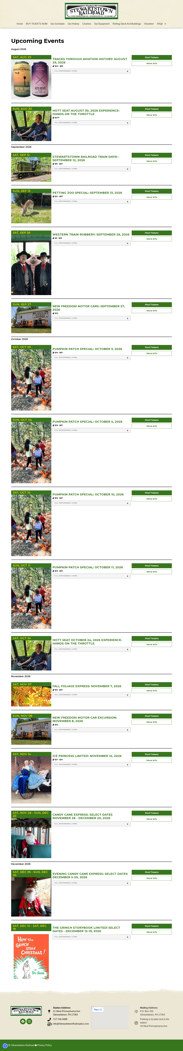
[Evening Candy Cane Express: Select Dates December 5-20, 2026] (31, 897)
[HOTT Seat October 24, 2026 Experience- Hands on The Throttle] (31, 655)
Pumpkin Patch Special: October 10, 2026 (88, 494)
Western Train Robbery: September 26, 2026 (90, 234)
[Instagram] (29, 1021)
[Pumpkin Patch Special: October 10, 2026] (31, 525)
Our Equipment (102, 24)
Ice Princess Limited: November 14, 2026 (87, 756)
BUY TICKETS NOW (36, 24)
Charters (86, 24)
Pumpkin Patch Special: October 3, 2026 (87, 349)
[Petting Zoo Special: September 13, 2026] (31, 208)
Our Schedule (58, 24)
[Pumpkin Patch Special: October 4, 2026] (31, 452)
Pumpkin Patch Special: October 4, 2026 (87, 421)
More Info (152, 63)
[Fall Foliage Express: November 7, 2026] (31, 696)
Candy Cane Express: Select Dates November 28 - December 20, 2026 (82, 816)
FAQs (160, 24)
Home (20, 24)
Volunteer (149, 24)
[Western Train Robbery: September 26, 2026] (31, 265)
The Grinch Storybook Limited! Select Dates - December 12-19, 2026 (86, 929)
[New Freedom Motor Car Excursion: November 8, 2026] (31, 731)
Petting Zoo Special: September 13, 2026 (87, 192)
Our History (73, 24)
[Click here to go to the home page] (91, 11)
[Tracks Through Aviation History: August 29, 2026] (31, 79)
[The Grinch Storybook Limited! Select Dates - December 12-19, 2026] (31, 957)
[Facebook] (23, 1021)
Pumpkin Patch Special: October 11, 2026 (87, 567)
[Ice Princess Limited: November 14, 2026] (31, 779)
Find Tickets (152, 57)
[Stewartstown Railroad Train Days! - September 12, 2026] (31, 169)
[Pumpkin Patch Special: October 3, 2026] (31, 380)
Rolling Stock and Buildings (127, 24)
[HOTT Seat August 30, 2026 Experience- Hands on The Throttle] (31, 126)
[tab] (91, 71)
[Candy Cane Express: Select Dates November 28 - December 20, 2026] (31, 838)
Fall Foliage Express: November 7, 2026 (86, 686)
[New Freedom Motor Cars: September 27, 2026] (31, 319)
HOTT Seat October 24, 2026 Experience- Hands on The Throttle (87, 641)
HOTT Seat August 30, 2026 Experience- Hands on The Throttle (86, 112)
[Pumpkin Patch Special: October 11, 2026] (31, 598)
